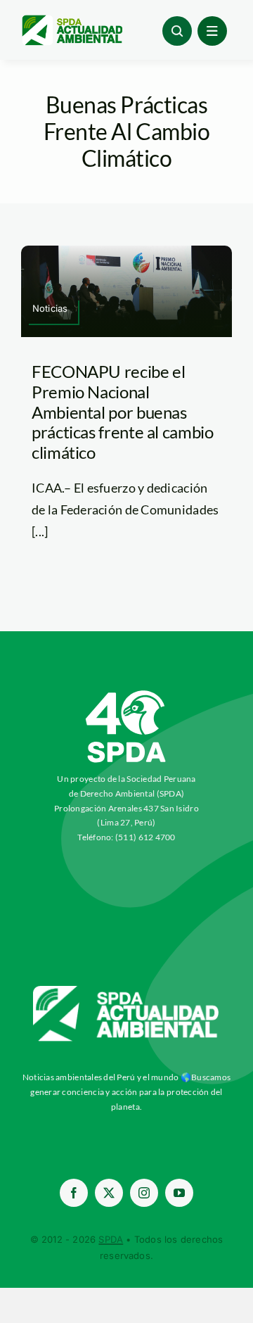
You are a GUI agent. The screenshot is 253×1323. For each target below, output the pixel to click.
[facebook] (74, 1193)
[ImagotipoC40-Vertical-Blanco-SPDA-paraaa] (126, 694)
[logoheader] (71, 20)
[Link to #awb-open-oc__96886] (177, 31)
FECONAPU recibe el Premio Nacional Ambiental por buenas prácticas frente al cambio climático (123, 411)
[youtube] (179, 1193)
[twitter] (109, 1193)
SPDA (110, 1239)
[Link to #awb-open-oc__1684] (212, 31)
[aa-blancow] (126, 991)
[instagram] (144, 1193)
